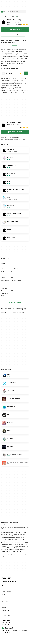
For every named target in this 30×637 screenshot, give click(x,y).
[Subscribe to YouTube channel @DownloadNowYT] (9, 623)
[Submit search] (11, 11)
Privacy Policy (5, 605)
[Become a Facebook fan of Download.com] (3, 623)
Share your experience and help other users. (13, 36)
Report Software (16, 302)
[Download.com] (5, 12)
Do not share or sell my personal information (12, 612)
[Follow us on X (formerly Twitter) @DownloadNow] (6, 623)
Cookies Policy (5, 610)
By (9, 24)
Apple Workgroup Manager (14, 21)
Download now (16, 29)
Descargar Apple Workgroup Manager (11, 312)
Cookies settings (6, 615)
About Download (6, 589)
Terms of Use (5, 607)
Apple (4, 524)
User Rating (18, 24)
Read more (14, 45)
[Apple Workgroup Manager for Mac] (3, 22)
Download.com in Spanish (8, 597)
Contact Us (4, 594)
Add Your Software (6, 591)
